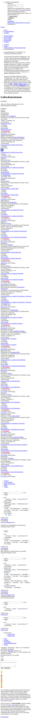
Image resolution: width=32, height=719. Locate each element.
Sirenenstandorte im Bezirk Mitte (9, 188)
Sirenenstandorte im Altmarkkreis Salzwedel (12, 423)
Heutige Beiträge (8, 36)
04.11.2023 (4, 241)
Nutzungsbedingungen (10, 643)
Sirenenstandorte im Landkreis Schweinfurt (12, 167)
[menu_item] (16, 671)
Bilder (5, 485)
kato (4, 154)
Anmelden (10, 18)
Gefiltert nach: (4, 518)
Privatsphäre (7, 641)
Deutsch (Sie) (11, 636)
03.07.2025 (4, 307)
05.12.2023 (4, 476)
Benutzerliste (7, 40)
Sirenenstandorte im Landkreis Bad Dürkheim (13, 360)
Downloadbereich (9, 31)
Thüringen (11, 458)
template (8, 522)
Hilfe (5, 638)
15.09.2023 (4, 413)
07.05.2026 (4, 391)
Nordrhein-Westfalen (19, 331)
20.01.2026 (4, 349)
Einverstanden (4, 717)
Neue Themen (8, 37)
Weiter (13, 522)
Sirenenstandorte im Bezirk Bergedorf (11, 252)
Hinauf (6, 644)
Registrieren (11, 21)
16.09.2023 (4, 220)
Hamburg (10, 244)
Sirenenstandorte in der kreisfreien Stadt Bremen (14, 231)
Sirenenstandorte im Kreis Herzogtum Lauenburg (14, 444)
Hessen (8, 266)
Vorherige (3, 522)
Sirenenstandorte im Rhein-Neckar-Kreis (12, 145)
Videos (6, 487)
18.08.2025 (4, 263)
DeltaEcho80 (6, 175)
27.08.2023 (4, 199)
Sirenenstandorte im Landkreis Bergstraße (12, 273)
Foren (5, 30)
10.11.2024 (4, 284)
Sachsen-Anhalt (15, 416)
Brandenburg (13, 202)
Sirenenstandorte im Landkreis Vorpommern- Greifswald (16, 296)
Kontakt (6, 640)
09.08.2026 (4, 328)
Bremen (9, 223)
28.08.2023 (4, 134)
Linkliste (6, 33)
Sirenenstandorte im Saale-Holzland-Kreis (12, 466)
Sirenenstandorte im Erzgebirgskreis (10, 402)
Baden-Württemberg (18, 137)
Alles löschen (4, 519)
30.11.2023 (4, 434)
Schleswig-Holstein (18, 437)
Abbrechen (7, 668)
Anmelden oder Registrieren (11, 2)
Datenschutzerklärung (24, 10)
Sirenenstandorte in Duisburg (8, 338)
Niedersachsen (14, 310)
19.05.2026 (4, 178)
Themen (6, 481)
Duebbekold (6, 304)
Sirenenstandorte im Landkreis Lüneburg (12, 317)
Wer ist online (8, 39)
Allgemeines (12, 116)
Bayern (8, 160)
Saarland (9, 373)
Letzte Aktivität (8, 482)
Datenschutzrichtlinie (6, 700)
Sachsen (9, 394)
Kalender (6, 42)
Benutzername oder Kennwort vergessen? (19, 22)
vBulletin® (10, 650)
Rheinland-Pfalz (15, 352)
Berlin (7, 181)
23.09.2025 (4, 157)
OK (2, 660)
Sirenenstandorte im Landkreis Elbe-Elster (12, 210)
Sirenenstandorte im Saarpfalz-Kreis (10, 381)
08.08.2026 (4, 370)
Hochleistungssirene (6, 123)
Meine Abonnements (9, 484)
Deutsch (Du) (11, 634)
